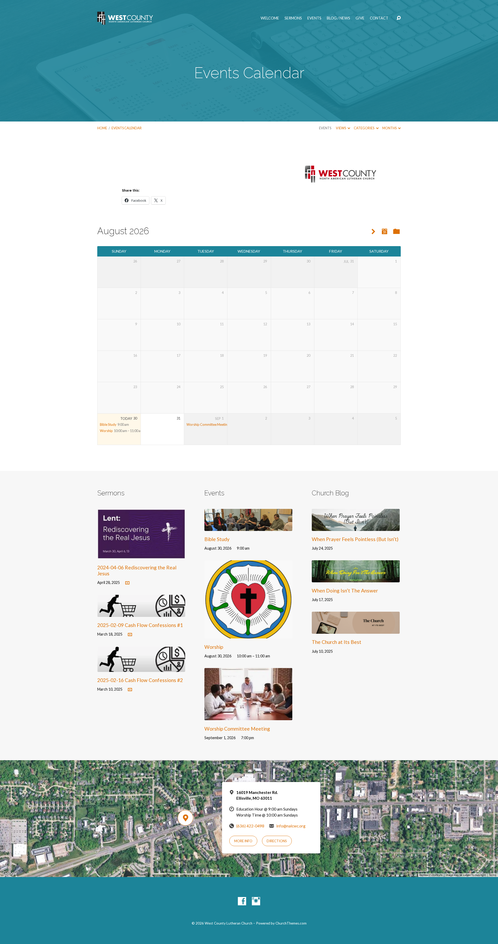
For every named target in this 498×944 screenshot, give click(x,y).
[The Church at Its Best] (356, 629)
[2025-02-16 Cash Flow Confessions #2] (141, 667)
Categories (364, 128)
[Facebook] (242, 901)
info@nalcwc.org (291, 826)
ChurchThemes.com (291, 923)
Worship (106, 431)
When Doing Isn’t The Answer (345, 591)
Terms (492, 875)
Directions (277, 841)
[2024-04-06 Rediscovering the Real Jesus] (141, 554)
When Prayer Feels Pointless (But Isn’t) (355, 539)
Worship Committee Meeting (207, 424)
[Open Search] (399, 18)
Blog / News (338, 18)
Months (389, 128)
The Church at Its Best (336, 642)
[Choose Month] (385, 231)
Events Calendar (127, 128)
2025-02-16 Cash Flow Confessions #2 (140, 680)
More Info (243, 841)
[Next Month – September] (373, 231)
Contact (379, 18)
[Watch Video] (127, 583)
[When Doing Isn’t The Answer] (356, 578)
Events (314, 18)
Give (360, 18)
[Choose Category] (396, 231)
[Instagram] (256, 901)
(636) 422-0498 (250, 826)
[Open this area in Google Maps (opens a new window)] (9, 873)
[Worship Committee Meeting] (248, 716)
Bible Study (108, 424)
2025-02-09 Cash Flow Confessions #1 (140, 625)
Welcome (270, 18)
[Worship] (248, 634)
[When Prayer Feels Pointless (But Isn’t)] (356, 526)
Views (341, 128)
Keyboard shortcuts (430, 875)
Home (102, 128)
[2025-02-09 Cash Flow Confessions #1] (141, 612)
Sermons (293, 18)
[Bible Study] (248, 526)
